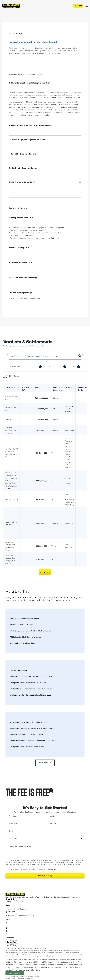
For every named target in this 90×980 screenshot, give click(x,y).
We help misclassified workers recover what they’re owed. (33, 740)
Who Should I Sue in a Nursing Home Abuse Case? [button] (23, 168)
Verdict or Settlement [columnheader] (57, 388)
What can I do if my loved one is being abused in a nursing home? (34, 238)
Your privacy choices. (14, 973)
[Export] (5, 376)
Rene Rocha (69, 411)
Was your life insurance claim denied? (25, 618)
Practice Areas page (61, 600)
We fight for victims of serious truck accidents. (28, 683)
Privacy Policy (9, 979)
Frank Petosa (69, 409)
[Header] (11, 5)
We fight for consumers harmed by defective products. (31, 689)
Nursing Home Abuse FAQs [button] (21, 218)
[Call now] (78, 6)
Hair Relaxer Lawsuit (18, 670)
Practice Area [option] (15, 366)
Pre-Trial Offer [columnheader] (25, 388)
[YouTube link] (6, 928)
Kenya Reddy (69, 430)
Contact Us (24, 909)
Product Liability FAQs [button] (19, 248)
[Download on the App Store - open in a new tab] (12, 941)
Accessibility (10, 915)
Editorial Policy (28, 915)
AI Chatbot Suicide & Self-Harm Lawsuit (26, 637)
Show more (45, 572)
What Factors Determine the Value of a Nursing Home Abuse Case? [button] (29, 83)
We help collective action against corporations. (28, 734)
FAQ (20, 33)
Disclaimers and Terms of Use (23, 979)
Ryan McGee (69, 499)
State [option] (49, 366)
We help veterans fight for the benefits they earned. (30, 631)
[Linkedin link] (6, 933)
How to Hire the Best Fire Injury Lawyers (24, 298)
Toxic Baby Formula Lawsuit (21, 625)
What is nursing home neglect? (21, 235)
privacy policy (52, 869)
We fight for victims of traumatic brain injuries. (28, 747)
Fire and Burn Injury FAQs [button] (20, 293)
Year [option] (73, 366)
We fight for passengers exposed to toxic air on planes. (32, 728)
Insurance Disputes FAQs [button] (20, 263)
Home (15, 33)
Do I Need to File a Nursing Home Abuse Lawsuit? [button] (23, 154)
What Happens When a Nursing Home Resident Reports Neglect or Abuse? (38, 233)
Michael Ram (69, 502)
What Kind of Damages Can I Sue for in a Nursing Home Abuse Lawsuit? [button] (30, 125)
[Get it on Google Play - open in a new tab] (12, 945)
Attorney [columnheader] (69, 387)
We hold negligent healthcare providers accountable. (31, 676)
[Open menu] (87, 6)
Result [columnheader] (37, 387)
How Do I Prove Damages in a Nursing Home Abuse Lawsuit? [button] (27, 140)
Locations (9, 909)
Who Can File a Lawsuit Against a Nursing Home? (28, 230)
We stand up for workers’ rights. (23, 643)
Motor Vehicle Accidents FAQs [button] (23, 278)
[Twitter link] (6, 923)
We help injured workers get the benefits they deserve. (32, 695)
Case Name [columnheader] (10, 387)
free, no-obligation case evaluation (29, 53)
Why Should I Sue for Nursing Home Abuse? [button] (22, 182)
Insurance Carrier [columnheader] (82, 388)
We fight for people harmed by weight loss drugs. (29, 722)
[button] (40, 366)
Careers (16, 909)
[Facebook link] (6, 925)
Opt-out (19, 915)
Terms (33, 869)
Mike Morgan (69, 406)
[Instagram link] (6, 931)
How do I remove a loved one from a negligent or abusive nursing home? (36, 227)
